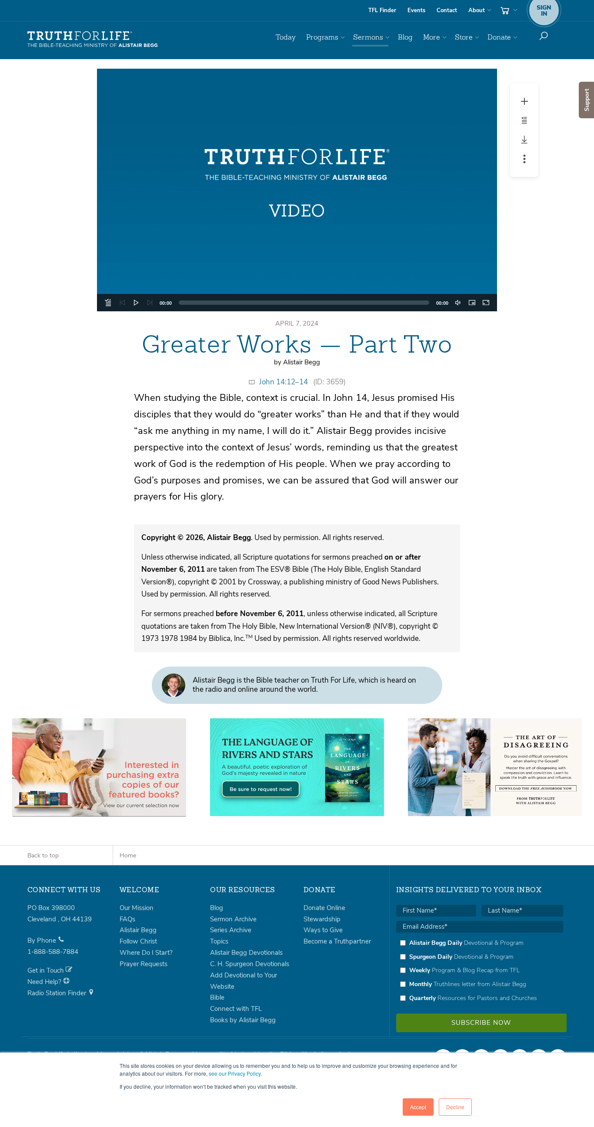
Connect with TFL (236, 1008)
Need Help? (45, 981)
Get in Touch (46, 970)
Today (286, 37)
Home (128, 855)
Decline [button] (455, 1106)
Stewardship (322, 919)
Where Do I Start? (146, 952)
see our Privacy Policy (234, 1073)
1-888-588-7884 (52, 951)
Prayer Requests (143, 964)
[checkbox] (479, 970)
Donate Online (324, 908)
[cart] (508, 10)
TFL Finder (382, 10)
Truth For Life (92, 39)
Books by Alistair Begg (243, 1020)
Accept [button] (418, 1106)
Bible (217, 997)
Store (464, 37)
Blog (405, 37)
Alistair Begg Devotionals (246, 952)
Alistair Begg (138, 930)
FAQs (127, 919)
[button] (297, 190)
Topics (219, 941)
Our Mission (137, 908)
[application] (297, 190)
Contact (447, 10)
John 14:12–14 (283, 382)
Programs (322, 37)
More (431, 37)
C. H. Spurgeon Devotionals (249, 964)
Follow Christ (138, 941)
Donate (499, 37)
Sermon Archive (233, 919)
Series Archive (230, 930)
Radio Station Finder (57, 993)
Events (416, 10)
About (476, 10)
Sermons (368, 37)
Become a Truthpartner (337, 941)
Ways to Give (323, 930)
